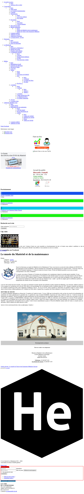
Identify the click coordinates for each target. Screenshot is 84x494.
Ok (1, 250)
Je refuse (4, 250)
